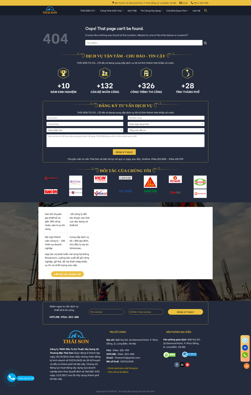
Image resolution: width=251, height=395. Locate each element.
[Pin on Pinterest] (187, 364)
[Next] (205, 184)
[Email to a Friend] (182, 364)
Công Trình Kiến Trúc (111, 10)
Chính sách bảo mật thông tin (123, 368)
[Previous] (45, 184)
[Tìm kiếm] (205, 10)
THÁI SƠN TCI (87, 10)
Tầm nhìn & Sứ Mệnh (118, 371)
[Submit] (205, 42)
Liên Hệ (196, 10)
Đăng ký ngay (124, 152)
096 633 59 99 (26, 378)
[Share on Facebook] (176, 364)
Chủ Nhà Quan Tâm (176, 10)
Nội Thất (132, 10)
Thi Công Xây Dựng (151, 10)
